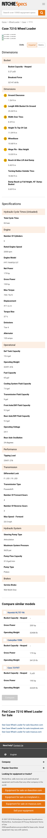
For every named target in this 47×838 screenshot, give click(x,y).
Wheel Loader (14, 22)
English (14, 754)
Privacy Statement (30, 822)
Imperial (32, 45)
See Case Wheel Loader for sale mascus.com (22, 732)
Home (4, 22)
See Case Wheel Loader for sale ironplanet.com (22, 728)
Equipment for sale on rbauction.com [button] (23, 790)
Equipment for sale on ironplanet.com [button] (23, 797)
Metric (41, 45)
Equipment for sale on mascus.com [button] (23, 803)
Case (24, 22)
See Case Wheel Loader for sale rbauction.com (22, 725)
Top (42, 834)
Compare (9, 697)
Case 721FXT (14, 668)
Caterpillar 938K (15, 640)
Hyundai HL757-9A (16, 612)
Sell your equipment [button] (23, 810)
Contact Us (18, 745)
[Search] (41, 13)
